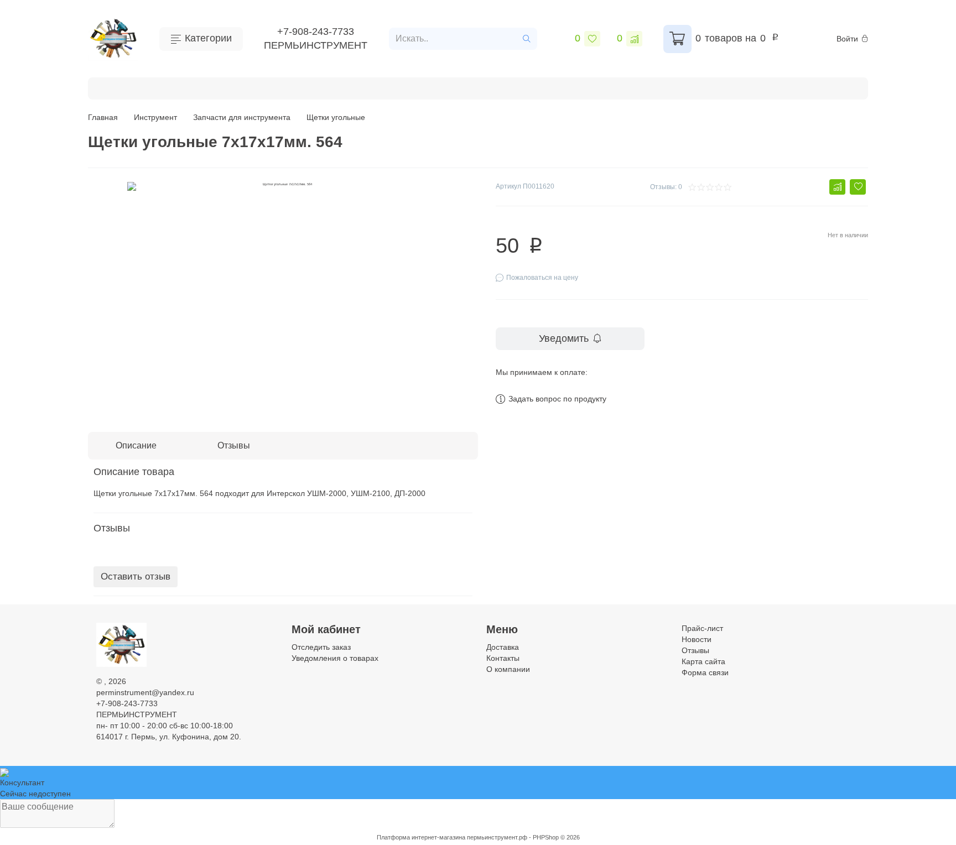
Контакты (502, 658)
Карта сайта (703, 661)
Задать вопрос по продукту (557, 398)
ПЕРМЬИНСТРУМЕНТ (315, 45)
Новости (696, 639)
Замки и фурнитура (784, 87)
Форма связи (705, 672)
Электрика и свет (693, 87)
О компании (508, 669)
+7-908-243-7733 (315, 31)
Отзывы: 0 (666, 187)
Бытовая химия (141, 87)
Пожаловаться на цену (542, 277)
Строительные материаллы (519, 87)
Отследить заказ (321, 647)
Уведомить (564, 338)
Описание (136, 445)
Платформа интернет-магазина (421, 837)
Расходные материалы (399, 87)
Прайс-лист (702, 628)
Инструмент (214, 87)
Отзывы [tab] (233, 445)
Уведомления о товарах (335, 658)
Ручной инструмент (295, 87)
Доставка (502, 647)
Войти (847, 38)
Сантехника (617, 87)
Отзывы (695, 650)
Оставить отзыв (135, 576)
